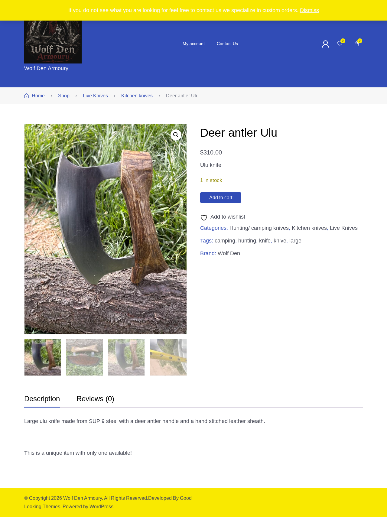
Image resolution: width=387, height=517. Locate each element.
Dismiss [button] (309, 10)
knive (280, 241)
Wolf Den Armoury (46, 68)
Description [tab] (42, 399)
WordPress (101, 506)
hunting (247, 241)
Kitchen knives (309, 228)
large (295, 241)
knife (265, 241)
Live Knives (344, 228)
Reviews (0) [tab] (95, 399)
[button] (176, 134)
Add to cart (220, 197)
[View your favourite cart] (340, 44)
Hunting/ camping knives (259, 228)
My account (194, 43)
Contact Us (227, 43)
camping (225, 241)
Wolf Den (229, 253)
